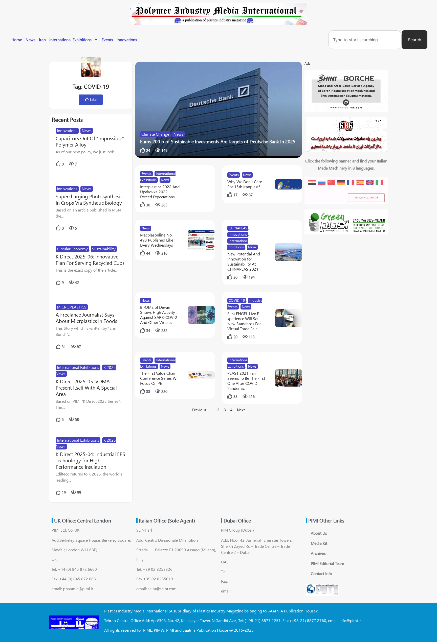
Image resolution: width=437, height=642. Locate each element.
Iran (42, 39)
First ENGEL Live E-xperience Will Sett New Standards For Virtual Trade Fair (244, 321)
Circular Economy (72, 248)
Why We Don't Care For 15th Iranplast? (244, 184)
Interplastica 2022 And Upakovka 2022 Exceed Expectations (160, 191)
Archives (318, 553)
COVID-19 (237, 300)
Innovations (127, 39)
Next (241, 409)
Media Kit (319, 543)
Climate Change (155, 134)
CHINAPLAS (238, 228)
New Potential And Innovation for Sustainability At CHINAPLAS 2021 (243, 261)
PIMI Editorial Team (327, 563)
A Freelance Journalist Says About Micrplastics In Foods (86, 317)
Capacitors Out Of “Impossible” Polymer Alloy (90, 141)
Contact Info (321, 573)
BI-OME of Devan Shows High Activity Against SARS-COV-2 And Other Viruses (158, 314)
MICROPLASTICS (71, 307)
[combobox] (365, 39)
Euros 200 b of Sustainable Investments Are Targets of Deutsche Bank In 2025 (217, 141)
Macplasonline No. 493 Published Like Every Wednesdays (156, 240)
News (30, 39)
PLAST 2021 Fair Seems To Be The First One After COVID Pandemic (246, 380)
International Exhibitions (70, 39)
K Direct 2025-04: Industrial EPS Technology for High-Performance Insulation (90, 460)
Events (107, 39)
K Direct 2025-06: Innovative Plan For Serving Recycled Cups (90, 259)
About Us (319, 533)
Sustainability (104, 248)
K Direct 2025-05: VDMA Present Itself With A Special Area (86, 387)
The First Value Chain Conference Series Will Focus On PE (160, 378)
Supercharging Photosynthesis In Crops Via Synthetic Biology (89, 199)
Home (16, 39)
